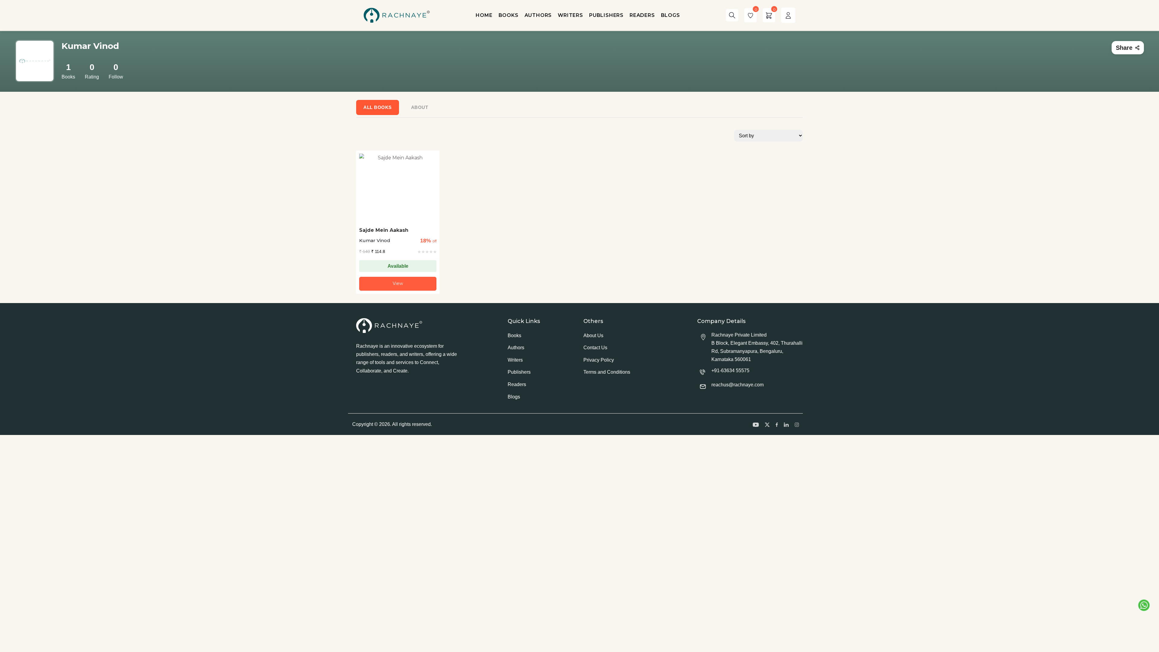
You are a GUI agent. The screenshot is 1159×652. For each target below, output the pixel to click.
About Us (593, 335)
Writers (515, 360)
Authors (516, 347)
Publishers (519, 372)
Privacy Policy (598, 360)
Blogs (514, 396)
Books (514, 335)
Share (1124, 47)
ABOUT (419, 107)
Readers (517, 384)
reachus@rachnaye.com (737, 384)
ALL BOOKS (377, 107)
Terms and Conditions (606, 372)
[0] (750, 15)
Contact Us (595, 347)
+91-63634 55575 (730, 370)
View (398, 283)
